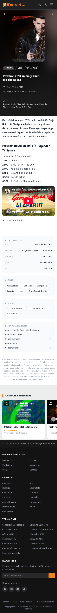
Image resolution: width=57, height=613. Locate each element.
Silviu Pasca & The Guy (20, 107)
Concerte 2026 (9, 539)
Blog (4, 470)
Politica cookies (26, 602)
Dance (19, 68)
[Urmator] (53, 419)
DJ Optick (21, 104)
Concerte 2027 (36, 539)
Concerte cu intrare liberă (42, 529)
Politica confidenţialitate (44, 602)
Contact (33, 470)
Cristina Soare (45, 262)
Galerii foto (35, 488)
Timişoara (32, 91)
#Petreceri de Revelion (39, 308)
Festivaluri (34, 497)
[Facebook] (5, 589)
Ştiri (31, 483)
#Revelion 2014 (13, 314)
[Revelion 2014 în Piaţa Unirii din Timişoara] (28, 39)
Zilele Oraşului (9, 502)
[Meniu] (52, 5)
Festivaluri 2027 (37, 534)
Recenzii (6, 488)
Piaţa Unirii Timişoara (16, 91)
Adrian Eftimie (9, 104)
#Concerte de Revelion (16, 308)
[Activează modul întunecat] (39, 4)
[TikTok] (24, 589)
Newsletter (35, 465)
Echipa (33, 460)
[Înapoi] (4, 14)
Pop (27, 68)
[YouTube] (17, 589)
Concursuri (7, 492)
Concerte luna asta (11, 553)
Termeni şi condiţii (10, 602)
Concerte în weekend (12, 548)
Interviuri (34, 492)
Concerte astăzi (9, 543)
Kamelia (43, 104)
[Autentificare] (45, 4)
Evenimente (35, 502)
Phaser (6, 107)
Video (32, 507)
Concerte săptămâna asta (41, 548)
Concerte (8, 68)
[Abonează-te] (52, 575)
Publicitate (7, 465)
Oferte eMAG (8, 534)
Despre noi (7, 460)
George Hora (32, 104)
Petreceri (6, 497)
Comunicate (7, 511)
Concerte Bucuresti (39, 525)
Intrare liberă (8, 507)
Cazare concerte (10, 529)
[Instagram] (11, 589)
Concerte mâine (37, 543)
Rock (35, 68)
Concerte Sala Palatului (13, 525)
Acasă (5, 443)
